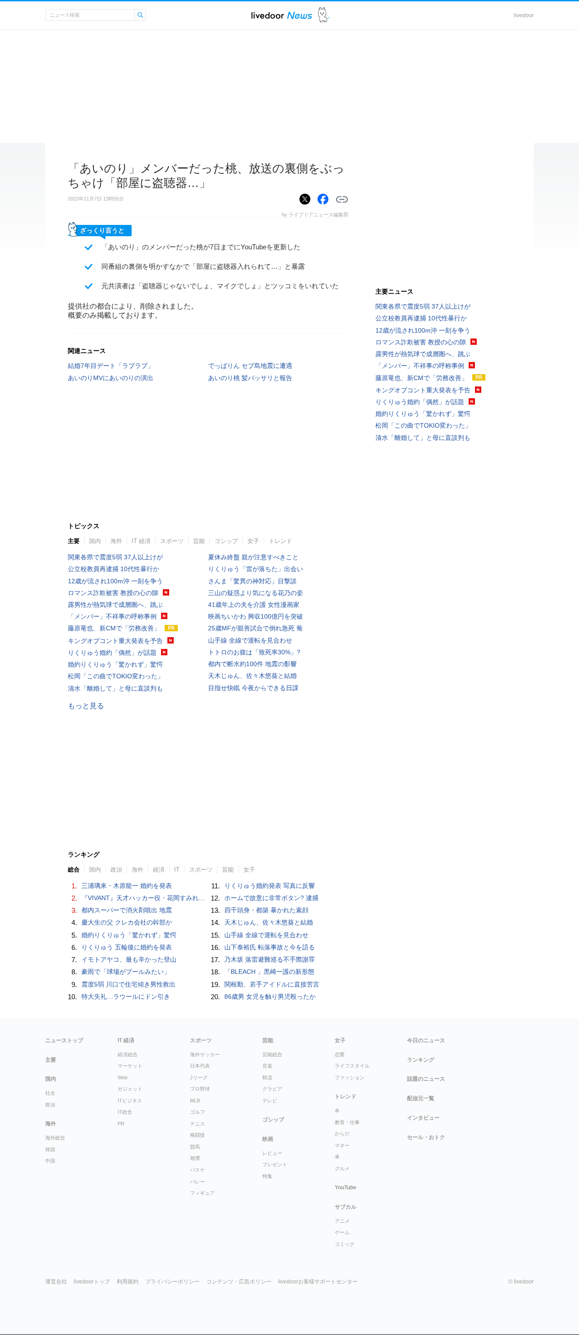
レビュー (272, 1153)
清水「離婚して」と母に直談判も (115, 688)
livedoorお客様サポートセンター (318, 1281)
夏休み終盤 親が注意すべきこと (253, 557)
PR (121, 1123)
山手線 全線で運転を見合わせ (250, 640)
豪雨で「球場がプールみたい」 (125, 971)
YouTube (345, 1187)
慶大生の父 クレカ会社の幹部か (126, 922)
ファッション (350, 1077)
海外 (116, 541)
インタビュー (423, 1118)
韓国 (50, 1149)
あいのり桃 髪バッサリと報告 (250, 377)
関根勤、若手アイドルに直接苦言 (271, 984)
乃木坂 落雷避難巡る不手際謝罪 (269, 959)
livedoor (524, 15)
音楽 (267, 1065)
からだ (342, 1133)
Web (123, 1077)
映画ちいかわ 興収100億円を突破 (255, 616)
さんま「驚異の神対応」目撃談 (252, 581)
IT (177, 869)
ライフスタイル (352, 1065)
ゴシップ (226, 541)
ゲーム (342, 1232)
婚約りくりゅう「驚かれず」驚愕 (115, 664)
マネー (342, 1145)
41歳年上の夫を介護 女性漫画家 (253, 604)
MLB (195, 1100)
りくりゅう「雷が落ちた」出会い (255, 568)
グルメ (342, 1168)
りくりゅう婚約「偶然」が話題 (112, 652)
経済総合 (128, 1054)
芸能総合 (272, 1054)
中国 (50, 1160)
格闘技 (197, 1135)
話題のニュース (426, 1079)
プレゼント (274, 1164)
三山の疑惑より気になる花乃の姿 (255, 592)
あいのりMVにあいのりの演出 (110, 377)
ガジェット (130, 1089)
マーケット (130, 1065)
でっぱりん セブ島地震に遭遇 (250, 365)
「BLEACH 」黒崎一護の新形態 (269, 971)
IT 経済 (141, 541)
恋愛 (340, 1054)
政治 (116, 869)
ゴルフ (197, 1112)
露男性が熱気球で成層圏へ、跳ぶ (115, 604)
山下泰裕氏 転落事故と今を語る (269, 947)
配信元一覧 (420, 1098)
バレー (197, 1181)
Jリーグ (199, 1077)
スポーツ (172, 541)
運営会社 (56, 1281)
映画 (267, 1139)
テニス (197, 1123)
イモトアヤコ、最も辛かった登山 (128, 959)
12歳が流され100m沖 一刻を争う (115, 581)
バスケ (197, 1170)
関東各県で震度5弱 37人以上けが (115, 557)
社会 (50, 1093)
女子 (253, 541)
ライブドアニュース (282, 15)
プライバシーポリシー (172, 1281)
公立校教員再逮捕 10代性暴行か (113, 568)
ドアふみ (323, 15)
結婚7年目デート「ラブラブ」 (111, 365)
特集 (267, 1176)
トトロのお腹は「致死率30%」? (254, 652)
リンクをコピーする (342, 200)
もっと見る (86, 706)
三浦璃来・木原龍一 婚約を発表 (126, 885)
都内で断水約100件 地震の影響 (252, 664)
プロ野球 (200, 1089)
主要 (74, 541)
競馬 (195, 1146)
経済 (159, 869)
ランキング (420, 1060)
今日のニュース (426, 1040)
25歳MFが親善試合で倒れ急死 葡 (255, 628)
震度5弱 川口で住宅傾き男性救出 (128, 984)
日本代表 (200, 1065)
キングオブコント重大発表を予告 (115, 640)
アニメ (342, 1221)
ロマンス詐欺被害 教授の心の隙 (113, 592)
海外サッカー (205, 1054)
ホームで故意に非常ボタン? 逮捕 (271, 897)
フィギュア (202, 1193)
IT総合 (125, 1112)
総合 (74, 869)
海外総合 (55, 1137)
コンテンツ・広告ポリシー (238, 1281)
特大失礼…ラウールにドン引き (125, 996)
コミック (345, 1244)
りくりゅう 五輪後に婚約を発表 (126, 947)
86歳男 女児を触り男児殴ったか (270, 996)
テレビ (269, 1100)
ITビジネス (130, 1100)
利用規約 (127, 1281)
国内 (95, 541)
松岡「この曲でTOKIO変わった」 (116, 676)
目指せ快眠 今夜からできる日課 (253, 687)
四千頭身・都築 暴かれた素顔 (266, 910)
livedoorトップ (92, 1281)
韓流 (267, 1077)
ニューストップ (64, 1040)
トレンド (280, 541)
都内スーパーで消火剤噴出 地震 (126, 910)
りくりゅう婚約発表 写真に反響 (269, 885)
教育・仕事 (347, 1122)
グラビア (272, 1089)
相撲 (195, 1158)
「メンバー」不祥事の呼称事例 (112, 616)
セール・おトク (426, 1137)
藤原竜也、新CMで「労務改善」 (114, 628)
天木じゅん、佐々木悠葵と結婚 (252, 675)
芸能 (199, 541)
